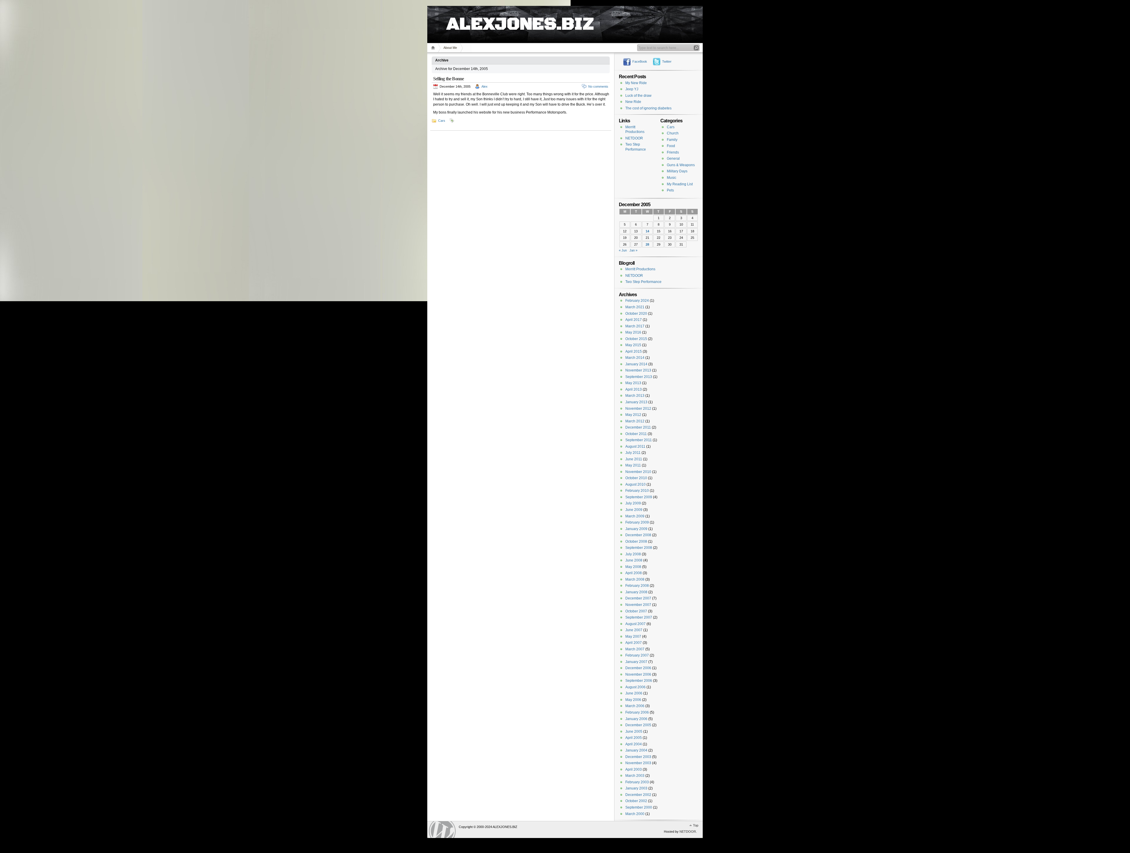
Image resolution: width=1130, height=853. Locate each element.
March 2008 (634, 579)
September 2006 (638, 681)
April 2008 (633, 573)
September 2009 (638, 497)
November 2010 (638, 472)
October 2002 (636, 801)
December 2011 (638, 427)
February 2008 (637, 586)
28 (647, 244)
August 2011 (635, 446)
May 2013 (633, 383)
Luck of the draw (638, 96)
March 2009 (634, 516)
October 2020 (636, 313)
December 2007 (638, 598)
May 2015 (633, 345)
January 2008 (636, 592)
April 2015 (633, 351)
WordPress (442, 829)
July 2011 (633, 453)
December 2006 (638, 668)
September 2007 (638, 617)
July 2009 (633, 503)
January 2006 (636, 719)
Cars (441, 120)
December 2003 (638, 757)
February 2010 (637, 491)
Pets (670, 190)
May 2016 (633, 332)
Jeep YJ (631, 89)
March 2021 (634, 307)
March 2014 (634, 358)
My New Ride (636, 83)
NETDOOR (634, 138)
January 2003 (636, 788)
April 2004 (633, 744)
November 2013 (638, 370)
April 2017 (633, 320)
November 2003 (638, 763)
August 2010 (635, 484)
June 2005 (633, 731)
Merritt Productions (640, 269)
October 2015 (636, 339)
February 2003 (637, 782)
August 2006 (635, 687)
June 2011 (633, 459)
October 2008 (636, 541)
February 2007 (637, 655)
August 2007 (635, 624)
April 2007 (633, 643)
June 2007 (633, 630)
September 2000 (638, 807)
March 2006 (634, 706)
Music (671, 178)
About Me (450, 47)
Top (695, 825)
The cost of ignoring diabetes (648, 108)
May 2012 (633, 415)
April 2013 (633, 389)
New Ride (633, 102)
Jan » (633, 250)
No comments (598, 86)
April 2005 (633, 738)
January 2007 (636, 662)
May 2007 (633, 636)
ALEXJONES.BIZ (520, 17)
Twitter (667, 61)
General (673, 158)
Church (673, 133)
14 (647, 231)
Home (434, 47)
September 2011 (638, 440)
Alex (484, 86)
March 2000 (634, 814)
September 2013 (638, 377)
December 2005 (638, 725)
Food (671, 146)
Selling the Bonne (448, 78)
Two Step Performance (643, 282)
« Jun (623, 250)
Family (672, 140)
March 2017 (634, 326)
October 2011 (636, 434)
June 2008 (633, 560)
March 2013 (634, 396)
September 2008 (638, 548)
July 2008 (633, 554)
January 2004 (636, 750)
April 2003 (633, 769)
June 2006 (633, 693)
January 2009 (636, 529)
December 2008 (638, 535)
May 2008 (633, 567)
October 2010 (636, 478)
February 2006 (637, 712)
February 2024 (637, 301)
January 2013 (636, 402)
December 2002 (638, 795)
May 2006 (633, 700)
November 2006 (638, 674)
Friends (673, 152)
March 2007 (634, 649)
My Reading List (680, 184)
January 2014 (636, 364)
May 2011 (633, 465)
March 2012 (634, 421)
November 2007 (638, 605)
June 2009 (633, 510)
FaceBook (639, 61)
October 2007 (636, 611)
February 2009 (637, 522)
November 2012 (638, 408)
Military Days (677, 171)
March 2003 (634, 776)
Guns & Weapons (681, 165)
